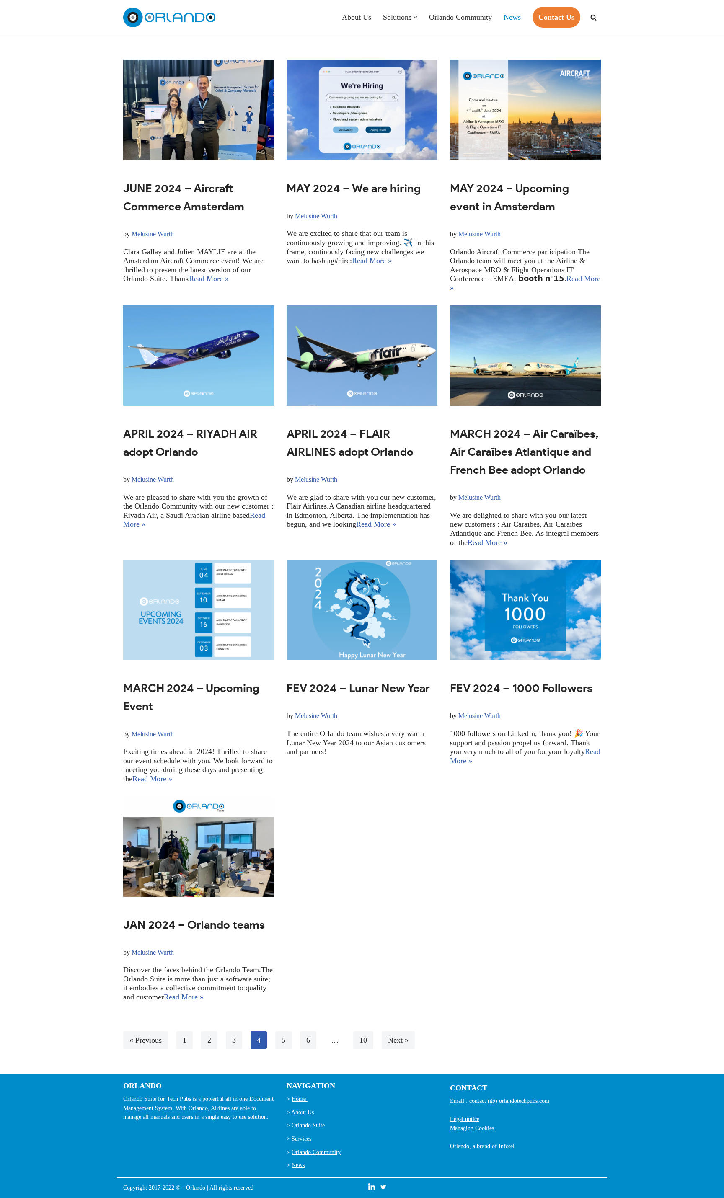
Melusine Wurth (153, 234)
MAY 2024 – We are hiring (354, 188)
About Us (356, 17)
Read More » (209, 278)
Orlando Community (460, 17)
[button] (415, 17)
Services (301, 1138)
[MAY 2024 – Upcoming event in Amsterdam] (525, 110)
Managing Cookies (472, 1128)
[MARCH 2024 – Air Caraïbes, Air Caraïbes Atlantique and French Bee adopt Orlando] (525, 355)
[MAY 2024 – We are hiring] (362, 110)
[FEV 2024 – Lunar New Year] (362, 610)
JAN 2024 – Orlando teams (194, 925)
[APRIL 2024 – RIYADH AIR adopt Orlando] (198, 355)
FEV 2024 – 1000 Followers (521, 688)
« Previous (145, 1040)
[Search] (593, 17)
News (512, 17)
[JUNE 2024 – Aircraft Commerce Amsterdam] (198, 110)
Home (300, 1098)
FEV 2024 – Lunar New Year (358, 688)
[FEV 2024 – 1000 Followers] (525, 610)
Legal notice (464, 1118)
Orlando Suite (308, 1125)
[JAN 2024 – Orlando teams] (198, 846)
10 (363, 1040)
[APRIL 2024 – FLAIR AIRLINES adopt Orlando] (362, 355)
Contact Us (556, 17)
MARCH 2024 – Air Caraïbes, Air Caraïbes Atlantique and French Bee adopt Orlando (524, 452)
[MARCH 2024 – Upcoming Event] (198, 610)
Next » (398, 1040)
